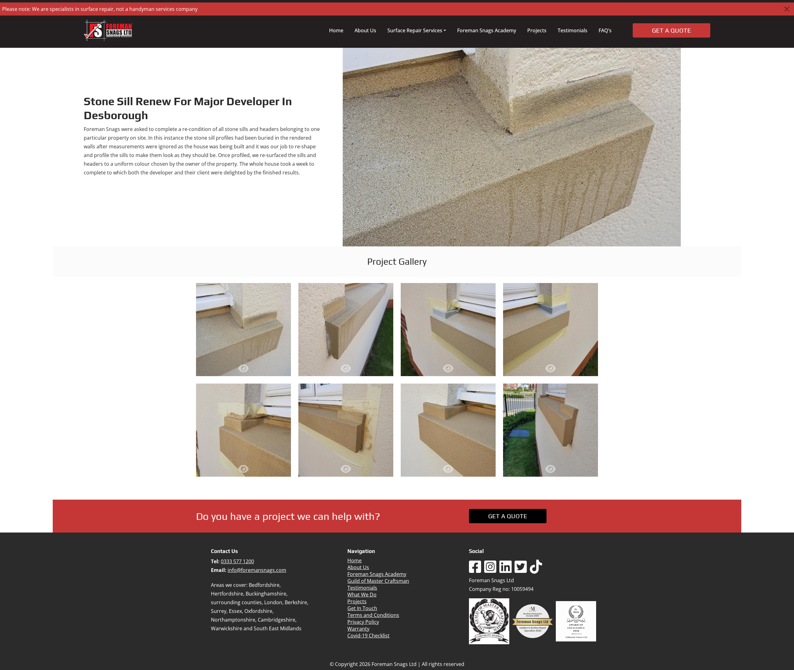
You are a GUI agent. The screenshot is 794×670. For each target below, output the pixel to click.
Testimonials (572, 30)
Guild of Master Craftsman (378, 581)
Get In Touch (362, 608)
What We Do (362, 594)
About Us (365, 30)
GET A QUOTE (507, 515)
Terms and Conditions (373, 615)
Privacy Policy (363, 621)
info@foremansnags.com (257, 570)
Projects (536, 30)
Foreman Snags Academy (486, 30)
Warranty (358, 628)
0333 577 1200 (237, 561)
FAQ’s (605, 30)
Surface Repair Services (414, 30)
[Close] (787, 9)
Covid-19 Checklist (368, 635)
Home (336, 30)
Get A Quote (671, 30)
